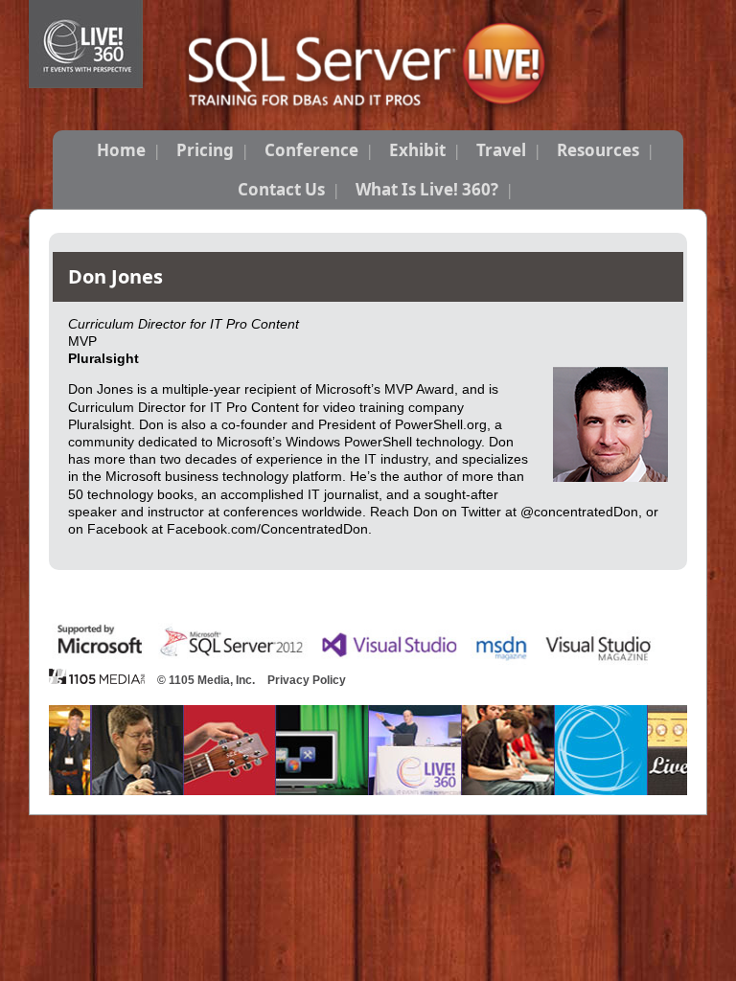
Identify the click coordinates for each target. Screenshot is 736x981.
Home (121, 150)
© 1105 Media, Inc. (206, 680)
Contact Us (281, 189)
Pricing (205, 150)
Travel (501, 150)
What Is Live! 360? (427, 189)
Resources (598, 150)
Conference (311, 150)
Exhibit (417, 150)
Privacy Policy (306, 680)
